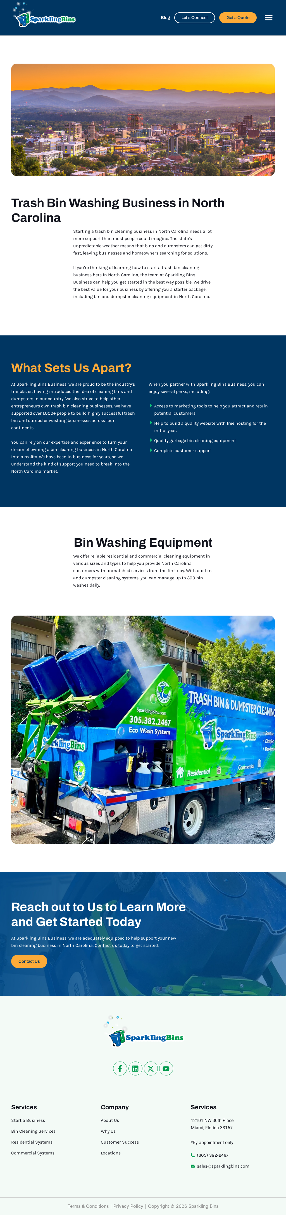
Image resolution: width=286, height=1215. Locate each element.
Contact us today (112, 945)
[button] (268, 17)
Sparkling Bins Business (41, 384)
